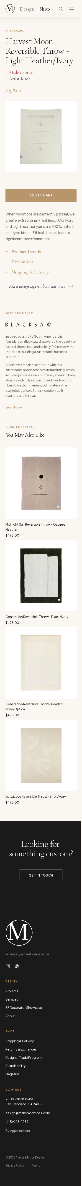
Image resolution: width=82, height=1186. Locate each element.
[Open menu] (72, 9)
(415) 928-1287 (16, 1122)
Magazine (12, 1074)
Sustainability (15, 1066)
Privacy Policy (14, 1165)
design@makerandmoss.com (27, 1113)
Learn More (13, 407)
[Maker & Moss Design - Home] (41, 932)
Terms (36, 1165)
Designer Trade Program (23, 1057)
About (10, 1016)
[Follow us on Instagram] (7, 966)
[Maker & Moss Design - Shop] (10, 8)
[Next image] (68, 136)
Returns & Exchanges (21, 1049)
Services (11, 999)
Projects (11, 991)
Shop (44, 9)
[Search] (61, 9)
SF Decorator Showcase (23, 1007)
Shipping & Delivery (19, 1041)
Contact (13, 1089)
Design (27, 9)
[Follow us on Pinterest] (17, 966)
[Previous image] (13, 136)
